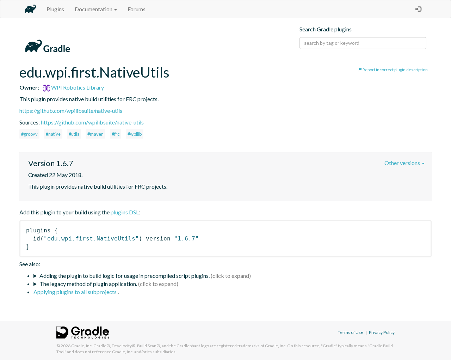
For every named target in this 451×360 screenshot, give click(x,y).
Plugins (55, 9)
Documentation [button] (94, 9)
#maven (95, 134)
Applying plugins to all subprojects (75, 291)
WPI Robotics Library (77, 87)
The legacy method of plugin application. (88, 283)
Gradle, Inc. (82, 345)
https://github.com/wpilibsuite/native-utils (70, 110)
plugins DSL (125, 212)
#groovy (29, 134)
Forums (137, 9)
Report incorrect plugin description (395, 69)
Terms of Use (350, 332)
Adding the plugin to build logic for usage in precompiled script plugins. (124, 275)
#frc (115, 134)
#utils (74, 134)
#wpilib (135, 134)
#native (53, 134)
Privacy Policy (382, 332)
